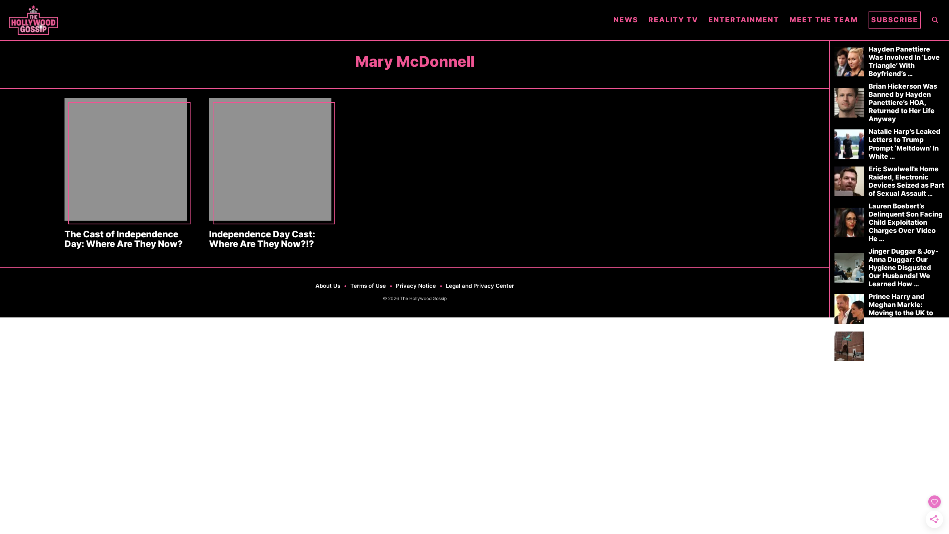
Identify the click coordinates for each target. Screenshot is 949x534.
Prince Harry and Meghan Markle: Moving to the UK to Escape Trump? (901, 309)
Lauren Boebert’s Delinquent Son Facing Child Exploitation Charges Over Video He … (906, 222)
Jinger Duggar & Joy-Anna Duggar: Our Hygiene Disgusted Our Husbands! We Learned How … (903, 267)
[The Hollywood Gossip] (306, 20)
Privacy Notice (416, 285)
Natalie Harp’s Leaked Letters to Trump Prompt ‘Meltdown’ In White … (904, 144)
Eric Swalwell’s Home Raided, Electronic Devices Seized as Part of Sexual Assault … (906, 181)
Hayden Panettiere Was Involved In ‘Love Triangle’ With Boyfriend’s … (904, 61)
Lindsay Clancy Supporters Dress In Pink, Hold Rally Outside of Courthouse (906, 346)
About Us (327, 285)
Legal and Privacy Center (480, 285)
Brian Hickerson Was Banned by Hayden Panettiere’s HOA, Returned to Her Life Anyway (903, 102)
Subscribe (894, 20)
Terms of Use (368, 285)
